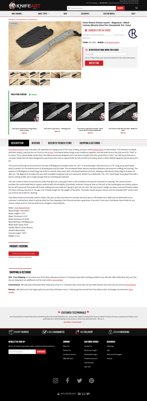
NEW (65, 14)
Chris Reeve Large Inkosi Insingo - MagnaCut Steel (123, 129)
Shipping (90, 143)
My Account (127, 1)
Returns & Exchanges (114, 354)
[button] (136, 115)
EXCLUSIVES (85, 14)
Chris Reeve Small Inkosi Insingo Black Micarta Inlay (24, 129)
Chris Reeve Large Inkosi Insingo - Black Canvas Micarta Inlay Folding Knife (90, 129)
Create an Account (90, 358)
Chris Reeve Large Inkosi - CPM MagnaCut (57, 129)
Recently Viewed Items (60, 143)
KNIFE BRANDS (17, 14)
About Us (66, 346)
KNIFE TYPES (42, 14)
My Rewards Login (90, 354)
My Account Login (90, 350)
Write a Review (86, 37)
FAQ (108, 350)
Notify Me (94, 63)
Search (120, 8)
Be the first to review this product (23, 253)
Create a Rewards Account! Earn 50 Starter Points (123, 3)
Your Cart (87, 367)
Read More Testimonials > (73, 322)
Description (17, 143)
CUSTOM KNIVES (109, 14)
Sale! (133, 14)
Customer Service (69, 354)
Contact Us (67, 350)
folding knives (98, 149)
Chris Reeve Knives (112, 42)
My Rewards (134, 1)
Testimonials (89, 363)
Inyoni (50, 152)
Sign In (122, 1)
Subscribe (41, 351)
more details (57, 280)
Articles (109, 358)
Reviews (36, 143)
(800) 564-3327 (68, 358)
